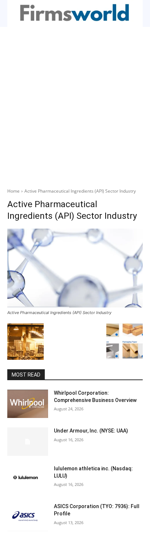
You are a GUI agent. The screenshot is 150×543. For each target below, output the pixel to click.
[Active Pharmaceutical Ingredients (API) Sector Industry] (75, 268)
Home (13, 191)
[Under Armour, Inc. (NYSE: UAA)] (27, 441)
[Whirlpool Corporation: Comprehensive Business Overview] (27, 404)
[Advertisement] (75, 105)
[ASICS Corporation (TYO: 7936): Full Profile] (27, 517)
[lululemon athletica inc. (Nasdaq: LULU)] (27, 479)
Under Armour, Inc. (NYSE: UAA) (91, 431)
